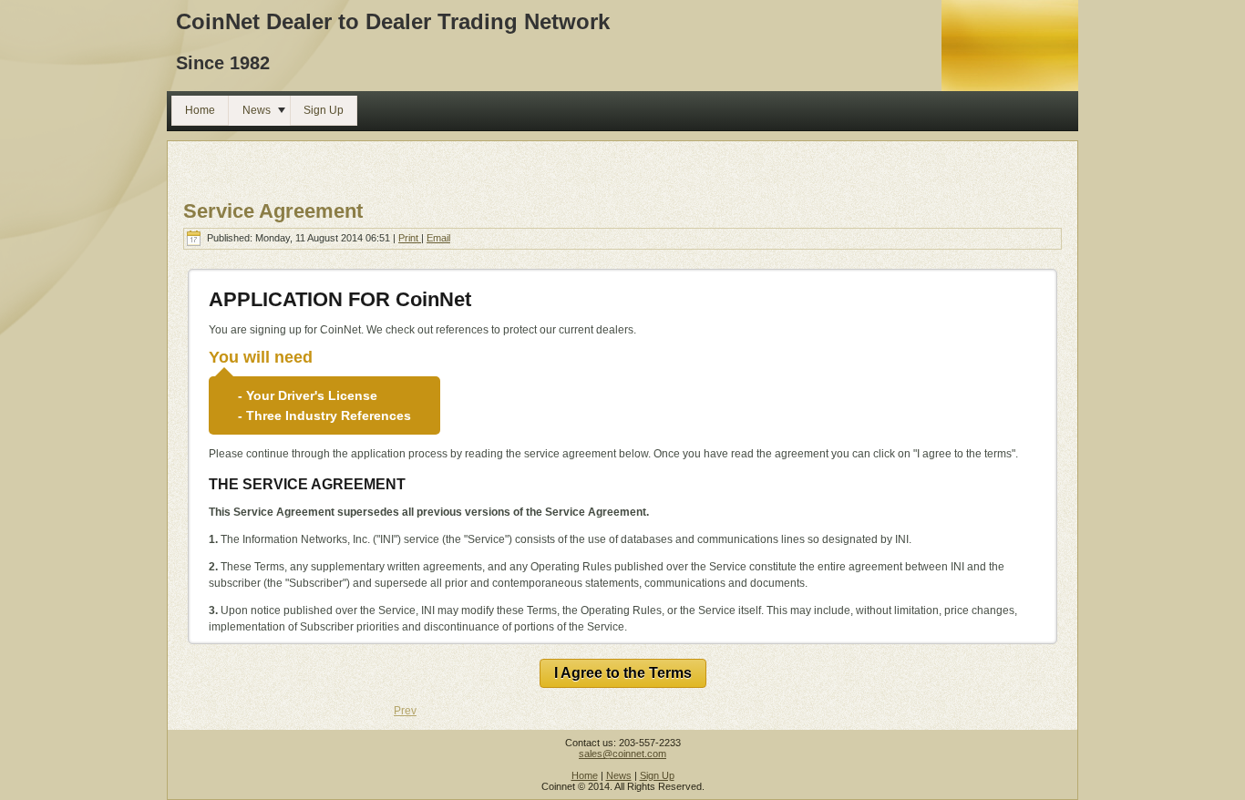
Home (584, 775)
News (619, 775)
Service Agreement (273, 211)
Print (409, 237)
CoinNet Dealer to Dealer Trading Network (393, 21)
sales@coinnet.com (622, 753)
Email (438, 237)
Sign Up (657, 775)
